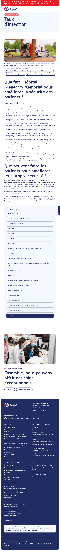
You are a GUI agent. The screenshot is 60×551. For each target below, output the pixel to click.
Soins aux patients (9, 427)
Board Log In (35, 477)
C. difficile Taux (13, 253)
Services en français (14, 301)
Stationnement (8, 452)
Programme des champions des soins (19, 218)
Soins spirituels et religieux (40, 450)
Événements (11, 228)
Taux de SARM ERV (13, 311)
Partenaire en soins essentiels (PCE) (14, 434)
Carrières (9, 389)
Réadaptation (35, 439)
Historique (11, 233)
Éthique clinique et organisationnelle (42, 434)
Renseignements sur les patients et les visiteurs (15, 431)
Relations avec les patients (12, 447)
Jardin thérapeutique (38, 448)
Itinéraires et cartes (14, 270)
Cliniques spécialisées (38, 432)
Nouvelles (11, 238)
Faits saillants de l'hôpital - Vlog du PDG (20, 258)
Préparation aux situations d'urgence (19, 285)
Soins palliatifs (8, 450)
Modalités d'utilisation (28, 543)
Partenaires (11, 275)
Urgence (34, 437)
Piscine (34, 453)
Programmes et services (38, 430)
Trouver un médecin (10, 454)
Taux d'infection (13, 316)
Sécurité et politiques (14, 295)
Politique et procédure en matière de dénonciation (23, 280)
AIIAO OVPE (11, 243)
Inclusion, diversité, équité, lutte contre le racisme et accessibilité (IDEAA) (28, 264)
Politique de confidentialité (12, 543)
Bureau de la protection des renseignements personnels (24, 248)
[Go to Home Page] (10, 9)
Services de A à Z (37, 427)
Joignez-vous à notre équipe (40, 472)
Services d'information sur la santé (42, 442)
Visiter (6, 457)
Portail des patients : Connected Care (15, 436)
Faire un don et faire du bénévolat (42, 465)
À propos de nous (13, 213)
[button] (59, 210)
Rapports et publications (15, 290)
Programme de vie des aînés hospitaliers (43, 455)
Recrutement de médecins (39, 474)
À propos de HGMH (9, 465)
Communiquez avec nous (15, 223)
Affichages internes (24, 389)
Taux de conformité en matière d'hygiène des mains (23, 306)
